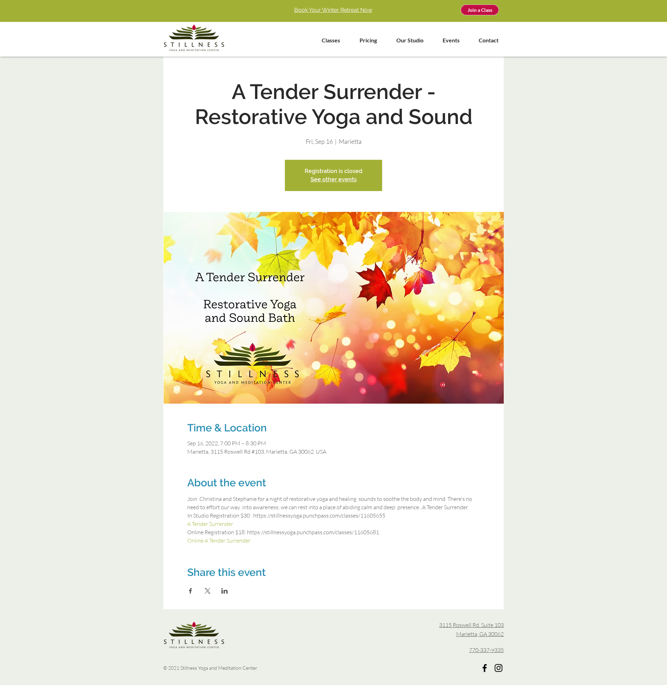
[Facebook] (484, 668)
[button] (326, 40)
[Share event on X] (207, 591)
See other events (334, 179)
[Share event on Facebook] (190, 591)
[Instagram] (498, 668)
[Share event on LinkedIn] (224, 591)
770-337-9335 (486, 649)
